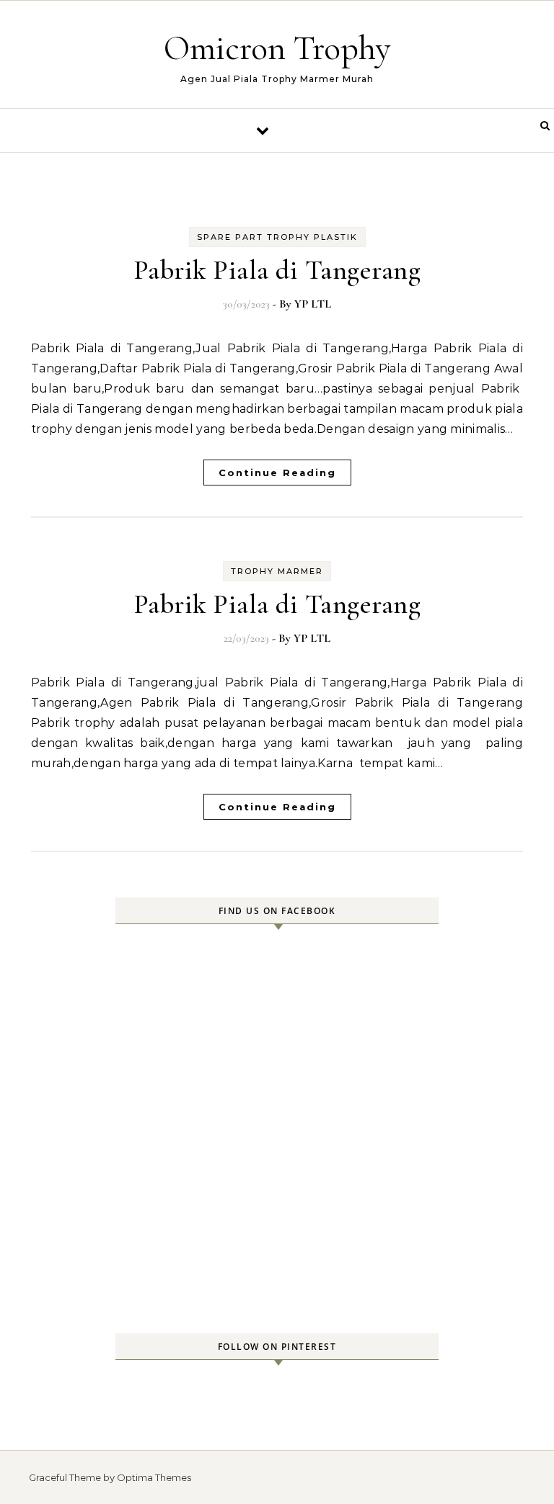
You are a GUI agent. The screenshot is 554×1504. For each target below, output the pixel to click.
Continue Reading (277, 472)
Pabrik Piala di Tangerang (277, 270)
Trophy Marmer (277, 571)
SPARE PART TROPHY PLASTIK (277, 237)
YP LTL (312, 304)
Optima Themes (154, 1477)
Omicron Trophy (277, 48)
